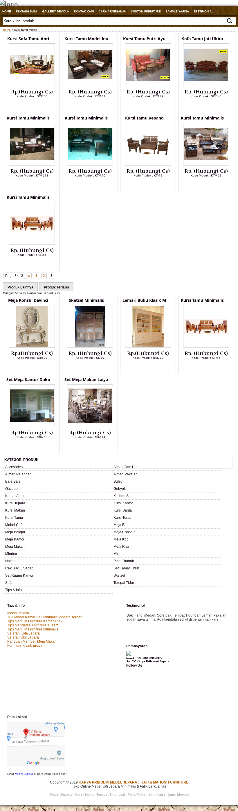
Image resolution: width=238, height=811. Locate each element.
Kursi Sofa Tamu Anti (28, 38)
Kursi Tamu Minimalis (28, 118)
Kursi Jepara (15, 503)
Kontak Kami (84, 11)
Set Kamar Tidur (126, 568)
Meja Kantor (14, 539)
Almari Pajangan (18, 474)
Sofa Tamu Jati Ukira (202, 38)
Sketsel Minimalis (86, 300)
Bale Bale (13, 481)
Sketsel (119, 575)
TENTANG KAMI (26, 11)
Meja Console (124, 532)
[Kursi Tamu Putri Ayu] (148, 85)
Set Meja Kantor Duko (28, 379)
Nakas (10, 561)
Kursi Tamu (14, 518)
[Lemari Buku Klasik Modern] (148, 347)
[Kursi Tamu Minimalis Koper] (206, 164)
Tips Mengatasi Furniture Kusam (32, 625)
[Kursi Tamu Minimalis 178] (32, 164)
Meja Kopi (121, 539)
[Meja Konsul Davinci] (32, 347)
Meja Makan (15, 547)
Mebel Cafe (14, 525)
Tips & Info (13, 590)
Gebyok (119, 489)
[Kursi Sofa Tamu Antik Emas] (32, 85)
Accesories (14, 467)
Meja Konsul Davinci (28, 300)
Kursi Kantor (123, 503)
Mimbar (11, 554)
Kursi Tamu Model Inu (86, 38)
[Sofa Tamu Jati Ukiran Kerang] (206, 85)
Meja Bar (120, 525)
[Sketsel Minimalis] (90, 347)
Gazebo (11, 489)
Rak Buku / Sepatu (20, 568)
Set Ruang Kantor (19, 575)
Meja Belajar (15, 532)
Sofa (8, 583)
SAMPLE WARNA (177, 11)
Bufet (117, 481)
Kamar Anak (14, 496)
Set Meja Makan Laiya (86, 379)
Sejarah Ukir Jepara (23, 637)
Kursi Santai (123, 510)
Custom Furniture (146, 11)
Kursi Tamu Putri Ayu (144, 38)
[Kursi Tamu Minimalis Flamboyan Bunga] (32, 244)
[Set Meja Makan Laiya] (90, 426)
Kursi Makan (15, 510)
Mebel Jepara (18, 613)
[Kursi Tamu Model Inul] (90, 85)
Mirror (118, 554)
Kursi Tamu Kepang (144, 118)
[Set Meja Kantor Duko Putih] (32, 426)
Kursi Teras (122, 518)
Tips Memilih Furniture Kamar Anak (34, 621)
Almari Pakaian (125, 474)
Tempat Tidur (123, 583)
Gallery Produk (55, 11)
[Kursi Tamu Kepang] (148, 164)
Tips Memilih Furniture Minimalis (32, 629)
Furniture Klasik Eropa (24, 645)
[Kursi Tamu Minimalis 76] (90, 164)
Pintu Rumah (123, 561)
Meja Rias (121, 547)
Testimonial (203, 11)
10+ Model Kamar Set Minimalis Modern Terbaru (45, 617)
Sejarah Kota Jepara (23, 633)
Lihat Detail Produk (36, 105)
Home (6, 11)
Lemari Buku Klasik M (144, 300)
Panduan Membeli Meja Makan (32, 641)
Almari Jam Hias (126, 467)
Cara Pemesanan (112, 11)
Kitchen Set (122, 496)
